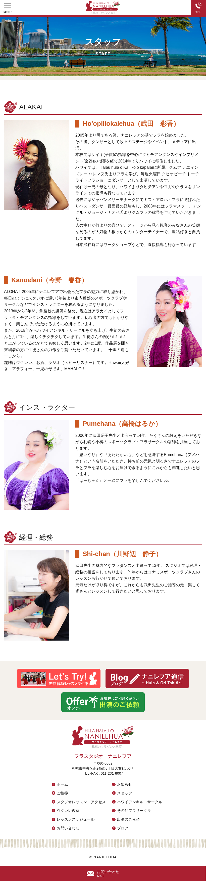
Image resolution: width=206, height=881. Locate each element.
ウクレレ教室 (68, 810)
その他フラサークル (134, 810)
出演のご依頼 (128, 819)
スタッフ (124, 793)
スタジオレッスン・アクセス (81, 802)
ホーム (62, 784)
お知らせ (124, 784)
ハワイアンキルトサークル (139, 802)
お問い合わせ (68, 828)
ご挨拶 (62, 793)
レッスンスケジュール (75, 819)
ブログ (122, 828)
